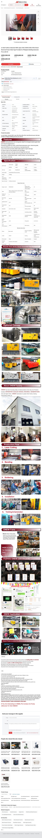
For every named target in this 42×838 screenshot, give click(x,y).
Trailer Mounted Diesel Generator (31, 811)
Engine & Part (21, 811)
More (2, 829)
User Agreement (27, 833)
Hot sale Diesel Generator (25, 796)
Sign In (3, 91)
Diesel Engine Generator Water (30, 825)
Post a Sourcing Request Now (32, 732)
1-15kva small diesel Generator (16, 798)
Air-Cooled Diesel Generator (6, 814)
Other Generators (5, 811)
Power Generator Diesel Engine (7, 825)
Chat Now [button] (32, 64)
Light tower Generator (34, 796)
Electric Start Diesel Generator (19, 814)
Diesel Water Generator (17, 822)
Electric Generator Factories (6, 819)
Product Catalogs (16, 794)
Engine (2, 796)
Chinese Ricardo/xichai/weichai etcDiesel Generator (26, 800)
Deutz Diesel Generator (5, 800)
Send (10, 732)
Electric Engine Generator (19, 825)
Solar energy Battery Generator (6, 798)
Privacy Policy (37, 833)
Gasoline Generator (13, 811)
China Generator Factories (18, 819)
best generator (23, 798)
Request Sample (20, 66)
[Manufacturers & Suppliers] (21, 2)
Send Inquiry (10, 64)
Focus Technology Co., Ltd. (14, 833)
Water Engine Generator (27, 822)
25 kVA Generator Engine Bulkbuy (7, 827)
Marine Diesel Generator (35, 800)
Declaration (32, 833)
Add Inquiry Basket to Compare (21, 42)
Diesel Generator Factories (29, 819)
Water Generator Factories (6, 822)
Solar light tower (14, 796)
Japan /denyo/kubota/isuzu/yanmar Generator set (16, 800)
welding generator (34, 798)
